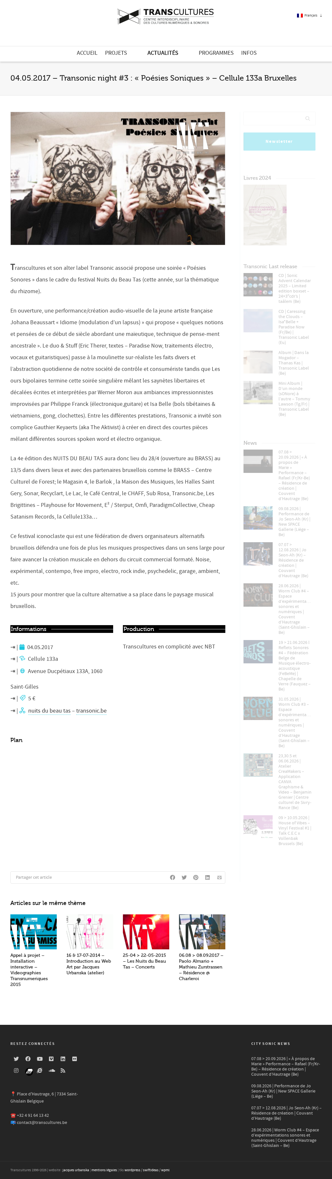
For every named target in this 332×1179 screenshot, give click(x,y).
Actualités (163, 53)
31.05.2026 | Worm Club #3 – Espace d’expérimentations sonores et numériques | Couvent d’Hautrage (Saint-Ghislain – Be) (295, 723)
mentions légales (104, 1170)
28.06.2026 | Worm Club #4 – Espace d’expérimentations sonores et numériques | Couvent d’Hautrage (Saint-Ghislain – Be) (295, 609)
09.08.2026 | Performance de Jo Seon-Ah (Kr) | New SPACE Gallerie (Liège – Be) (294, 521)
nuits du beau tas (49, 711)
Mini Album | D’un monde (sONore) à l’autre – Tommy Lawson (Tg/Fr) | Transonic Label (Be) (294, 399)
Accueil (87, 53)
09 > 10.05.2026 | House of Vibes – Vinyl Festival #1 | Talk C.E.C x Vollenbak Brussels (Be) (295, 830)
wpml (165, 1170)
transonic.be (91, 711)
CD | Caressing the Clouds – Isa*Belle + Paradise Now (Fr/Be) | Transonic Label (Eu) (294, 327)
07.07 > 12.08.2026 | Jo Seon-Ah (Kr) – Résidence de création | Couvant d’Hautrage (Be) (293, 560)
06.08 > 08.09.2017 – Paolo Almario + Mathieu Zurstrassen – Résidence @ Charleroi (201, 967)
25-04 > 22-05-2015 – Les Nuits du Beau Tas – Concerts (144, 961)
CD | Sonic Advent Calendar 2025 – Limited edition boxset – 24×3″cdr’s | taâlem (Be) (295, 288)
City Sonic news (270, 1044)
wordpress (132, 1170)
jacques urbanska (76, 1170)
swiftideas (151, 1170)
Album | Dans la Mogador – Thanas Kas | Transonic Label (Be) (294, 363)
